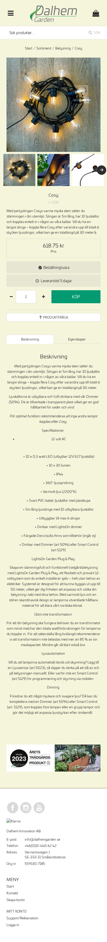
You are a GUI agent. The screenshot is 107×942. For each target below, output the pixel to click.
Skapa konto (15, 900)
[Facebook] (12, 812)
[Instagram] (26, 812)
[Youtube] (39, 812)
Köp (76, 296)
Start (28, 48)
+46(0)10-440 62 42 (41, 846)
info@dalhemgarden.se (42, 839)
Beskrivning (30, 339)
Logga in (12, 925)
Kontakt (12, 893)
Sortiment (43, 48)
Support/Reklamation (22, 918)
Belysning (63, 48)
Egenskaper (77, 339)
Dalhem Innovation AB (23, 831)
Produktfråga (55, 317)
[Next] (101, 170)
